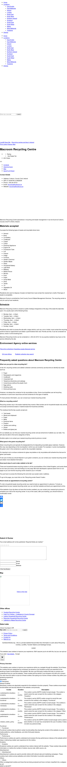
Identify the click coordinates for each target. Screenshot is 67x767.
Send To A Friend (8, 171)
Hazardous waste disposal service (24, 349)
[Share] (33, 505)
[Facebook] (33, 497)
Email (18, 563)
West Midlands (11, 28)
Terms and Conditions (10, 635)
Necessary (5, 681)
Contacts (6, 165)
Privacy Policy (7, 633)
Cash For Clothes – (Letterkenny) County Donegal (18, 614)
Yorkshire (10, 30)
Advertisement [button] (4, 750)
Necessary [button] (3, 679)
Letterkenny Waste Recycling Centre (14, 620)
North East (10, 14)
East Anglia (10, 6)
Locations (6, 4)
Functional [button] (3, 726)
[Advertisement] (33, 128)
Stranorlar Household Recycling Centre (15, 618)
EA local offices (7, 354)
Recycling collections (6, 349)
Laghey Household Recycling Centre (14, 616)
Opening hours (8, 167)
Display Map (11, 144)
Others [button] (2, 758)
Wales (9, 26)
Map (4, 169)
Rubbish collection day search (24, 354)
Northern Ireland (12, 18)
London (9, 12)
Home (5, 2)
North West (10, 16)
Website (18, 565)
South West (10, 24)
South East (10, 22)
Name (18, 561)
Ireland (9, 10)
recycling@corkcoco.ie (15, 185)
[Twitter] (33, 500)
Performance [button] (4, 734)
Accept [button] (17, 654)
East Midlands (11, 8)
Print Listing (3, 144)
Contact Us (6, 637)
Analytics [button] (3, 742)
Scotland (9, 20)
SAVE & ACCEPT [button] (5, 766)
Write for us (6, 639)
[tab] (35, 165)
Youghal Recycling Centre (11, 612)
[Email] (33, 502)
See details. (11, 654)
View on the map (22, 592)
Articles (5, 32)
